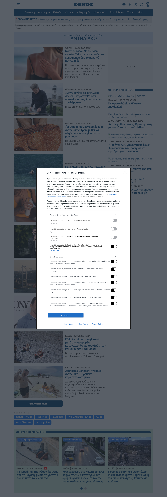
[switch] (114, 220)
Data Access (83, 324)
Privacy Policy (97, 324)
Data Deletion (69, 324)
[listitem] (83, 215)
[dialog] (83, 248)
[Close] (125, 173)
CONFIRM (65, 315)
